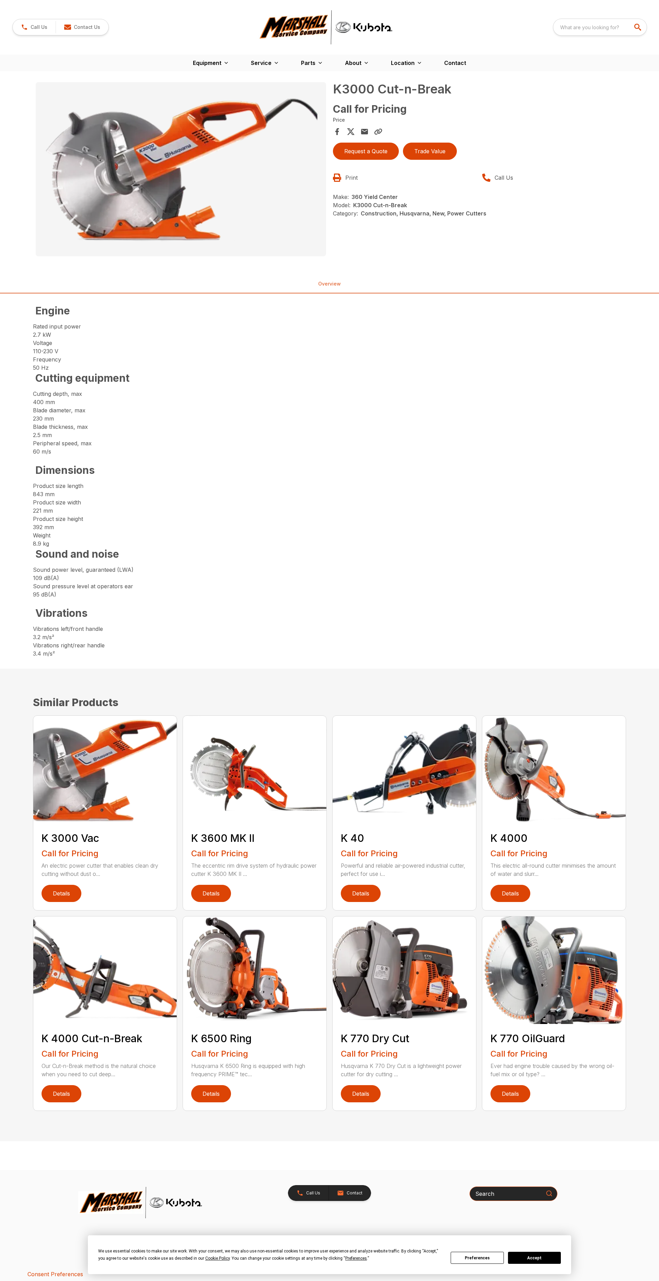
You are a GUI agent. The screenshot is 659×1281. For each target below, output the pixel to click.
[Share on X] (351, 131)
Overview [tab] (329, 284)
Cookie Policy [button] (217, 1258)
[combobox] (600, 27)
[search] (638, 27)
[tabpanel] (181, 170)
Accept (534, 1258)
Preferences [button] (356, 1258)
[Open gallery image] (181, 169)
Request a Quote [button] (366, 151)
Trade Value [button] (430, 151)
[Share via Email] (364, 131)
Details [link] (61, 893)
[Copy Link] (378, 131)
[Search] (549, 1193)
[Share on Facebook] (337, 131)
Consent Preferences (55, 1274)
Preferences (477, 1258)
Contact (455, 62)
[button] (34, 27)
